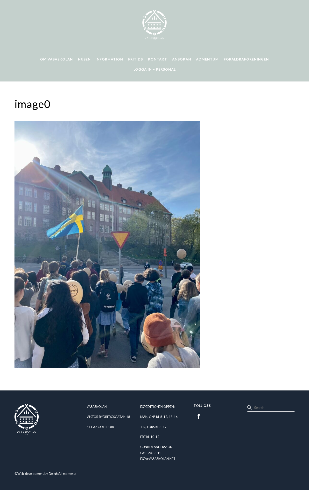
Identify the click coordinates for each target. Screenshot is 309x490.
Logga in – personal (154, 69)
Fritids (135, 59)
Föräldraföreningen (246, 59)
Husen (84, 59)
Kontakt (157, 59)
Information (109, 59)
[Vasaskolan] (154, 38)
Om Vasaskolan (56, 59)
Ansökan (181, 59)
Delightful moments (62, 474)
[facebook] (199, 415)
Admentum (207, 59)
